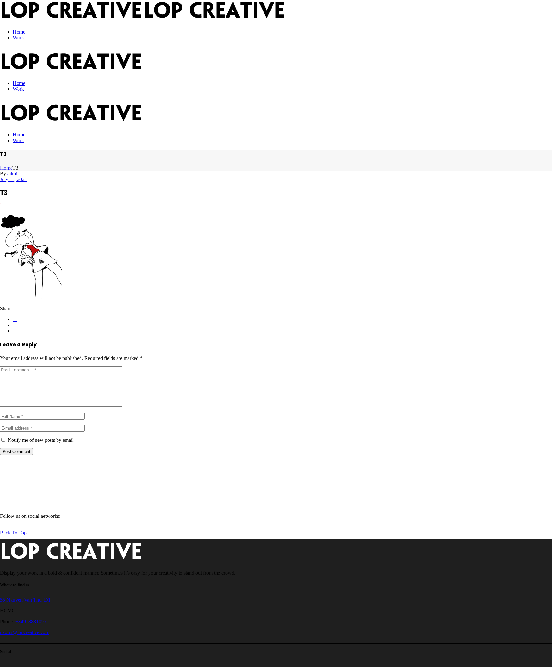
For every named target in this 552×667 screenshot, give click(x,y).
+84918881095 (30, 621)
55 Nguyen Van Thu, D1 (25, 599)
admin (13, 173)
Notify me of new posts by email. (41, 440)
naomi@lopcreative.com (24, 632)
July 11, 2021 (13, 179)
